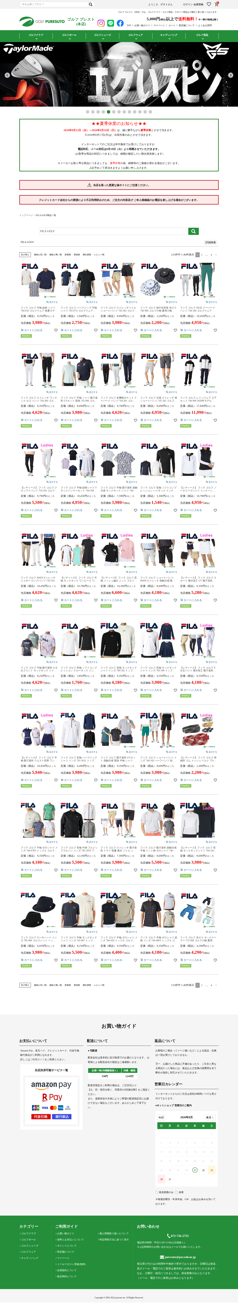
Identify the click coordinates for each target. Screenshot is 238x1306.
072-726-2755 (180, 1236)
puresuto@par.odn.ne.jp (180, 1257)
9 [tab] (129, 112)
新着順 (68, 254)
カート (171, 25)
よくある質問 (205, 25)
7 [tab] (119, 112)
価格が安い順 (40, 254)
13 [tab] (150, 112)
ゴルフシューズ (29, 1245)
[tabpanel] (119, 74)
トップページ (26, 215)
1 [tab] (87, 112)
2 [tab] (93, 112)
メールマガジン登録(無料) (71, 1264)
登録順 (77, 254)
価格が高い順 (55, 254)
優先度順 (87, 254)
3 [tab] (98, 112)
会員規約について (67, 1270)
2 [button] (201, 254)
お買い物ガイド (142, 25)
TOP (129, 25)
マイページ (159, 25)
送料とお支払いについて (70, 1239)
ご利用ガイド (37, 1059)
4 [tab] (103, 112)
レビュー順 (99, 254)
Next (230, 75)
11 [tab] (140, 112)
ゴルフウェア (28, 1252)
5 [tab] (108, 112)
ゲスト (164, 4)
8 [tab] (124, 112)
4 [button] (211, 254)
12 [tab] (145, 112)
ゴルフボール (28, 1239)
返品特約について (67, 1276)
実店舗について (187, 25)
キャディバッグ (29, 1258)
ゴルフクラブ (28, 1233)
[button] (216, 254)
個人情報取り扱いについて (114, 1233)
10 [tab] (134, 112)
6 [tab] (114, 112)
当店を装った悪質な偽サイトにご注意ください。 (122, 185)
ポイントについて (67, 1245)
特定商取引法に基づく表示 (114, 1239)
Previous (7, 75)
